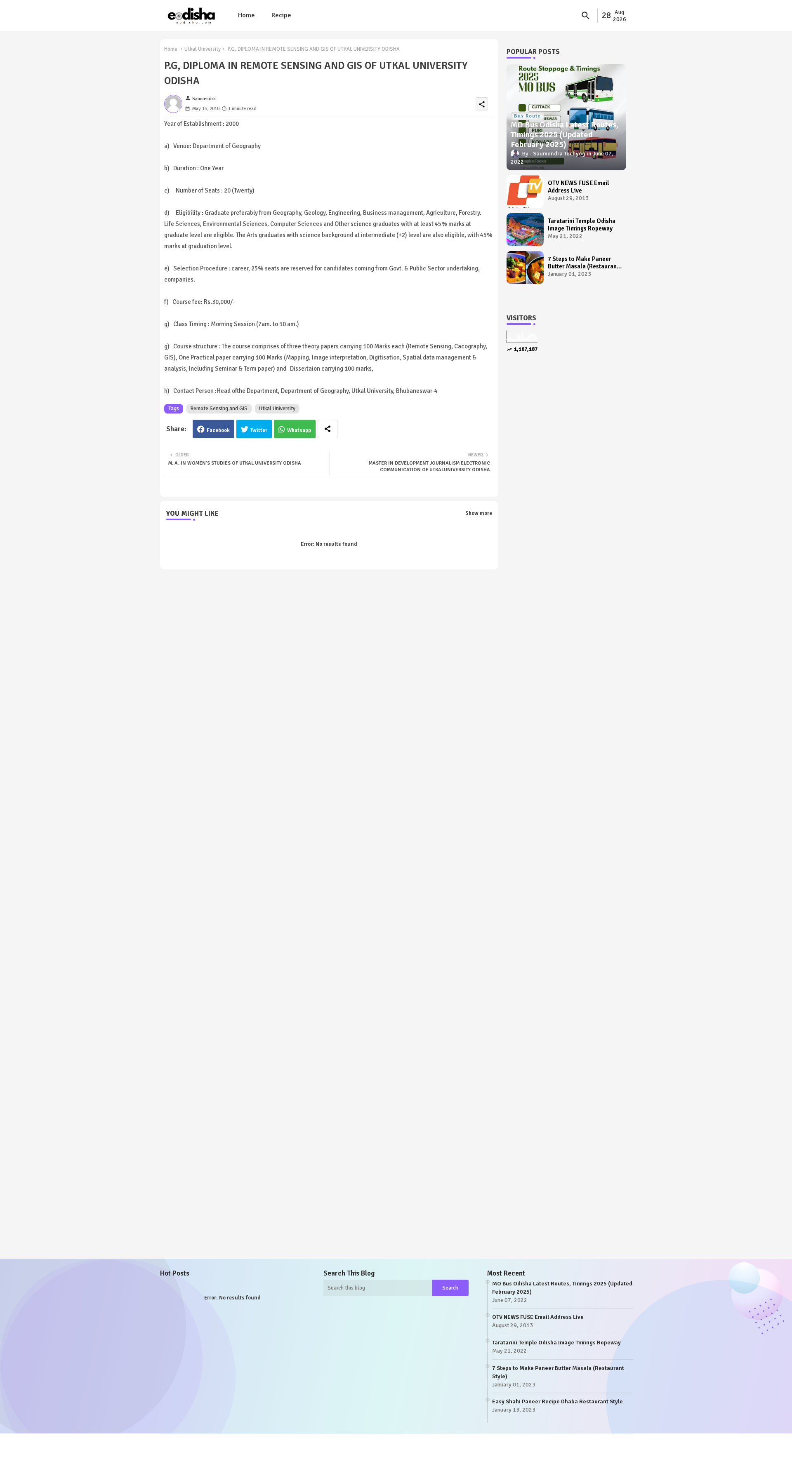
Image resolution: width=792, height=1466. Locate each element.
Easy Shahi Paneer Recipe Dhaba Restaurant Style (557, 1401)
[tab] (246, 15)
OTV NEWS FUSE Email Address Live (578, 186)
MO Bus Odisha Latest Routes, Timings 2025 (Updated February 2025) (562, 1287)
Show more (478, 513)
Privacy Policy (252, 1453)
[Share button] (327, 429)
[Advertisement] (566, 499)
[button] (586, 15)
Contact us (216, 1453)
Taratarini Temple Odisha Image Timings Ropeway (581, 224)
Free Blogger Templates (303, 1445)
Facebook (218, 430)
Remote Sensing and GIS (219, 408)
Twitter (258, 430)
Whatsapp (299, 430)
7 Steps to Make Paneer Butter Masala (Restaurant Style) (583, 262)
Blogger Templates (211, 1445)
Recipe (281, 15)
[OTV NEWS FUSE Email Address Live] (525, 191)
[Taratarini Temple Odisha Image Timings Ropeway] (525, 229)
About (190, 1453)
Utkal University (202, 49)
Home (246, 15)
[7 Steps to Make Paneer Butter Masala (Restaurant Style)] (525, 267)
